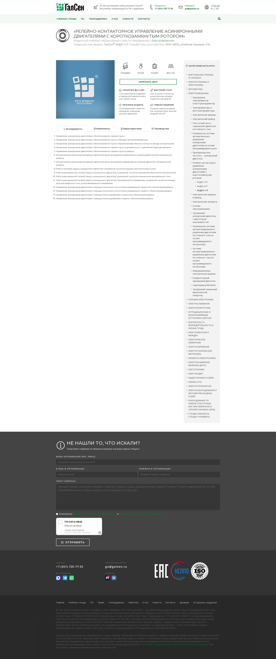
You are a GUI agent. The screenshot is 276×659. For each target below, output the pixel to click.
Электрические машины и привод (204, 196)
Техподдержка (116, 602)
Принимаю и (110, 514)
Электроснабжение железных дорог (199, 364)
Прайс (101, 602)
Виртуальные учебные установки (200, 76)
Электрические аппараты (205, 201)
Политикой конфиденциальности (157, 644)
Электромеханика (162, 40)
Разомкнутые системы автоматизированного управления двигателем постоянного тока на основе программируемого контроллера (204, 235)
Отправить (74, 542)
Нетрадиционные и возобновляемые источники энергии (199, 315)
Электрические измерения (196, 341)
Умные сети (195, 382)
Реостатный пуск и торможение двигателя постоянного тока (204, 126)
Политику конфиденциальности (94, 514)
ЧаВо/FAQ (133, 602)
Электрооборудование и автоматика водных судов (202, 393)
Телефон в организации (155, 469)
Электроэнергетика (199, 307)
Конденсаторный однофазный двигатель (204, 279)
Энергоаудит (195, 373)
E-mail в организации (71, 469)
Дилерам (184, 602)
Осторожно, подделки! (205, 602)
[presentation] (72, 129)
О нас (145, 602)
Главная (60, 602)
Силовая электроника (200, 299)
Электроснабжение (199, 303)
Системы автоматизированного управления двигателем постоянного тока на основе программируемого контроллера (204, 257)
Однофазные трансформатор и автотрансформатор (204, 100)
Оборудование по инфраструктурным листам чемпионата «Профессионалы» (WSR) (201, 405)
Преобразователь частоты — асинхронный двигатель (205, 155)
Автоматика (195, 89)
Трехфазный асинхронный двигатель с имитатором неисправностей (204, 217)
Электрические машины (204, 114)
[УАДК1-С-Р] (85, 89)
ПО (92, 602)
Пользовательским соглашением (192, 644)
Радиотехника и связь (201, 377)
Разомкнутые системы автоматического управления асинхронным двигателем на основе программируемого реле (205, 141)
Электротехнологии (199, 386)
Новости (157, 602)
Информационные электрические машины (204, 272)
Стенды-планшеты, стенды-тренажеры (199, 415)
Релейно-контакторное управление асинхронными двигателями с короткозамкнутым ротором (204, 170)
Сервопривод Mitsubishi (204, 285)
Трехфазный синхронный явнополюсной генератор (205, 292)
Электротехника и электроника (198, 83)
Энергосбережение (198, 346)
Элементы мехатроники (202, 358)
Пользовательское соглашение (140, 514)
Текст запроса (65, 481)
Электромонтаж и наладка (198, 334)
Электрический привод (204, 119)
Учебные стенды (77, 602)
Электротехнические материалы (200, 352)
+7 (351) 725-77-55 (164, 8)
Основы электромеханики (201, 207)
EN (217, 8)
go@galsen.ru (192, 8)
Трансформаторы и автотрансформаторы (204, 109)
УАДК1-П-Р (202, 182)
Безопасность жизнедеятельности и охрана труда (200, 325)
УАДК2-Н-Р (202, 186)
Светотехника (196, 369)
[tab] (72, 128)
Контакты (171, 602)
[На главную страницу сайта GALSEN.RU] (70, 7)
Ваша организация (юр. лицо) (76, 456)
